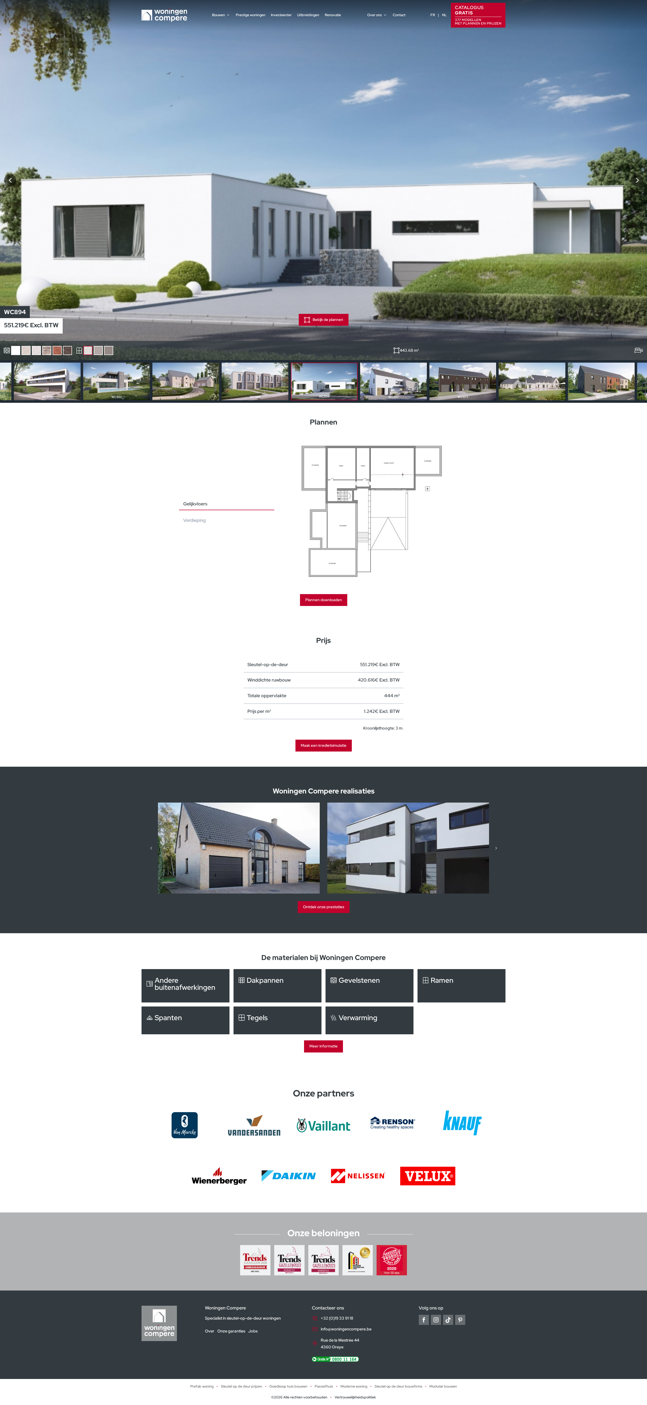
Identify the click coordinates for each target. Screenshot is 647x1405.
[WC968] (10, 180)
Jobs (253, 1331)
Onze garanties (231, 1331)
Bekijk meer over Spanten (185, 1020)
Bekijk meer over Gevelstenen (369, 985)
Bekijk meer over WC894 (324, 381)
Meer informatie (323, 1046)
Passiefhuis (324, 1386)
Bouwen (218, 15)
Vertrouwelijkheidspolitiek (355, 1397)
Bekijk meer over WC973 (462, 381)
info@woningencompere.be (346, 1329)
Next (637, 382)
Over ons (374, 15)
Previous (10, 382)
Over (209, 1331)
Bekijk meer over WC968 (255, 381)
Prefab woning (202, 1386)
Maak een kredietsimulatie (323, 745)
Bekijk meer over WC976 (601, 381)
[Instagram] (436, 1320)
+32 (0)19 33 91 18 (337, 1318)
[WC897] (637, 180)
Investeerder (281, 15)
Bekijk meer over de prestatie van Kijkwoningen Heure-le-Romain (239, 848)
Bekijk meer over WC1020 (185, 381)
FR (432, 15)
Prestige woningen (250, 15)
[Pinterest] (460, 1320)
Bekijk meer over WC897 (393, 381)
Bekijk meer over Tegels (277, 1020)
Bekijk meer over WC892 (116, 381)
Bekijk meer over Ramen (461, 985)
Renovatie (333, 15)
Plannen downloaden (323, 599)
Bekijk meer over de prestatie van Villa (408, 848)
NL (444, 15)
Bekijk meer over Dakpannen (277, 985)
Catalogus (478, 14)
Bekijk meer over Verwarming (369, 1020)
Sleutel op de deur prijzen (241, 1386)
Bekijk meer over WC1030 (532, 381)
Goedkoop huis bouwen (288, 1386)
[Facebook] (424, 1320)
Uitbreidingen (308, 15)
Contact (399, 15)
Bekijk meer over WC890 (47, 381)
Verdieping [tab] (194, 520)
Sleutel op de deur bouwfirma (398, 1386)
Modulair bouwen (443, 1386)
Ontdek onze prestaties (323, 906)
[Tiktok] (448, 1320)
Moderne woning (353, 1386)
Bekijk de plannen (328, 319)
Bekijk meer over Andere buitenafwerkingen (185, 985)
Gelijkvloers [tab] (195, 504)
